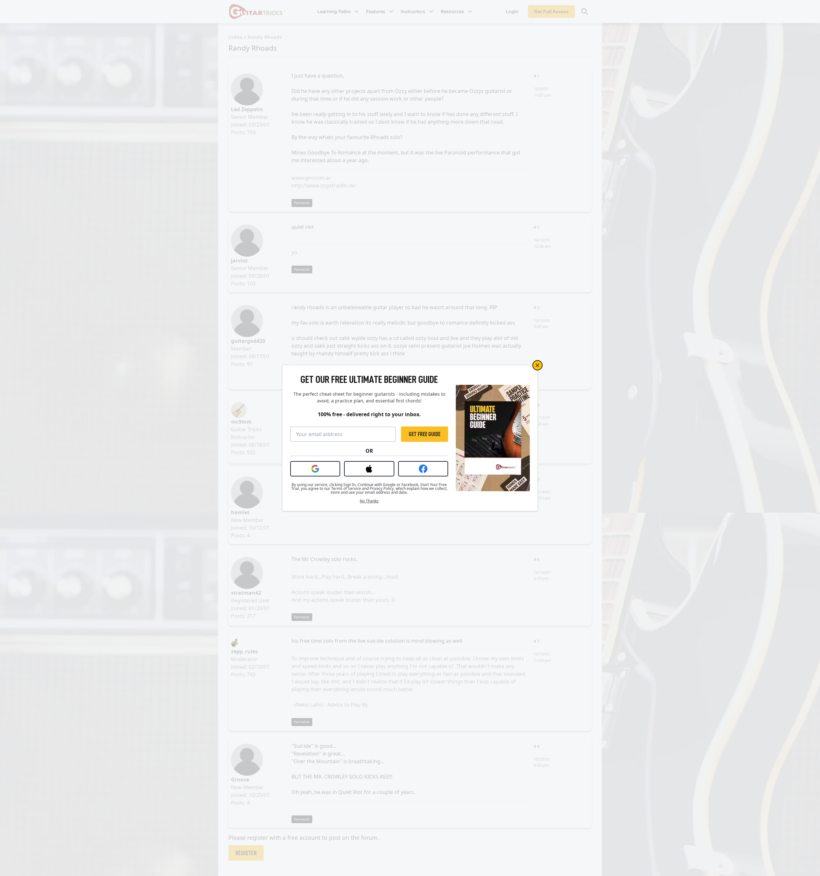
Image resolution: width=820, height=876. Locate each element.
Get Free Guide (424, 434)
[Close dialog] (537, 365)
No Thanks (369, 501)
